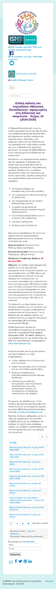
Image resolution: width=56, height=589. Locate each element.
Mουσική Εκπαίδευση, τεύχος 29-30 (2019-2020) (27, 470)
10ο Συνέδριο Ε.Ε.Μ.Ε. (26, 73)
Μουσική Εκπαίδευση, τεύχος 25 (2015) (25, 491)
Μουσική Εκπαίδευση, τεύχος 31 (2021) (25, 462)
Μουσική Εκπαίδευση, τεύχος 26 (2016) (25, 484)
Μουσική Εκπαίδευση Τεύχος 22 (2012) (25, 515)
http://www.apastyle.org (19, 343)
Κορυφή (49, 581)
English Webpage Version (21, 80)
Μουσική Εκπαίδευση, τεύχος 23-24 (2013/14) (27, 508)
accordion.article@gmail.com (30, 411)
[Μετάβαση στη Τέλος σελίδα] (29, 524)
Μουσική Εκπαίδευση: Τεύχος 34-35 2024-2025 (27, 448)
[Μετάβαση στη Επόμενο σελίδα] (23, 524)
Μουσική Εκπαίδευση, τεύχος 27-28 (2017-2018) (27, 477)
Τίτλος (13, 442)
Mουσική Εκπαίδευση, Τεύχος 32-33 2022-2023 (27, 455)
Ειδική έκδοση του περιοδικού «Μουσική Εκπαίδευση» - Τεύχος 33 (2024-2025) (27, 500)
